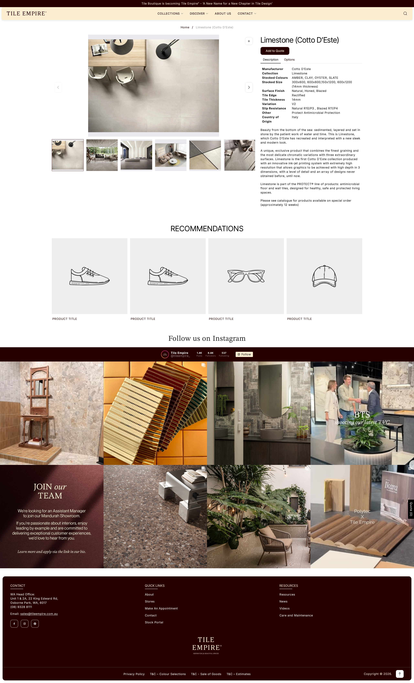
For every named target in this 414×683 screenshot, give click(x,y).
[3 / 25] (136, 155)
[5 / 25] (205, 155)
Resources (287, 594)
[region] (207, 3)
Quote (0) (411, 509)
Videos (284, 608)
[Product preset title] (89, 276)
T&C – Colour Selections (168, 674)
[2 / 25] (102, 155)
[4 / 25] (171, 155)
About (149, 594)
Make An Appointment (161, 608)
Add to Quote (275, 51)
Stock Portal (154, 622)
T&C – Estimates (239, 674)
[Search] (405, 13)
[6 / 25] (240, 155)
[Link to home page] (207, 645)
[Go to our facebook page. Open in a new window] (14, 624)
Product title (64, 319)
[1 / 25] (68, 155)
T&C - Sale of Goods (206, 674)
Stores (150, 601)
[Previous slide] (58, 87)
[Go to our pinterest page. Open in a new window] (35, 624)
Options (289, 59)
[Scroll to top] (400, 674)
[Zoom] (249, 41)
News (283, 601)
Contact (151, 615)
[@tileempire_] (165, 354)
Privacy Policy (134, 674)
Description (270, 59)
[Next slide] (249, 87)
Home (185, 27)
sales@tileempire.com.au (39, 613)
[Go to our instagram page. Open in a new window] (24, 624)
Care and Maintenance (296, 615)
